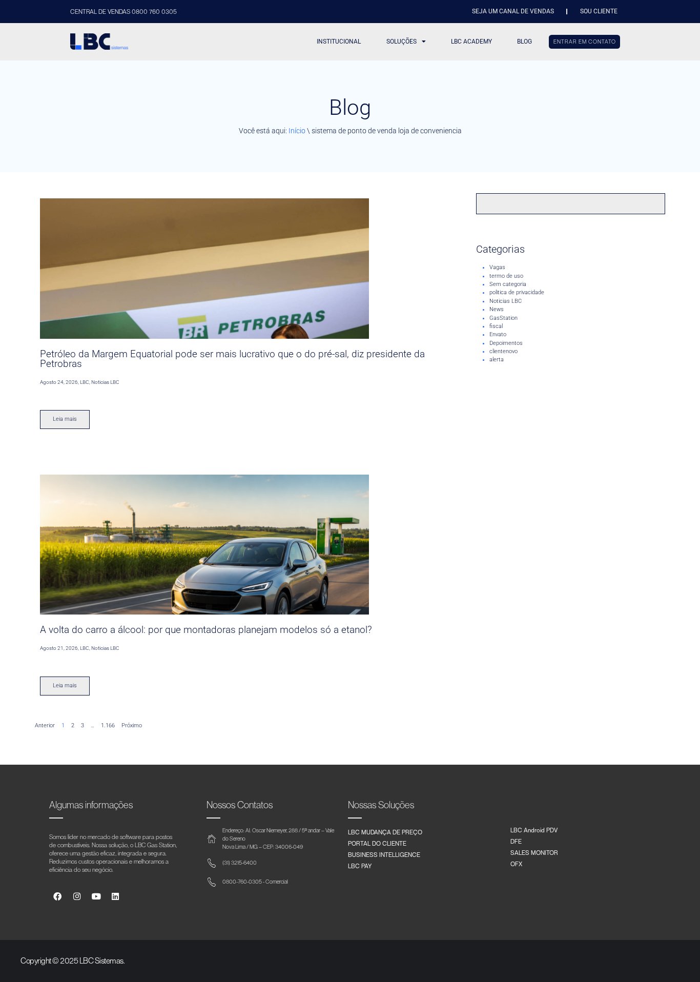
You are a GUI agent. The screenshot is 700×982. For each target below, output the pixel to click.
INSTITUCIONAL (339, 41)
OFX (516, 863)
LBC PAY (360, 865)
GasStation (503, 318)
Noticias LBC (505, 301)
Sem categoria (507, 284)
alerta (496, 359)
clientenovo (503, 351)
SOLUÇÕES (401, 41)
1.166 (108, 725)
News (496, 309)
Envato (497, 334)
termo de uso (506, 276)
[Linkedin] (115, 896)
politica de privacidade (516, 292)
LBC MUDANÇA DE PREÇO (385, 831)
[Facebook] (57, 896)
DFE (516, 841)
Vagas (497, 267)
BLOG (524, 41)
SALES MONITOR (534, 852)
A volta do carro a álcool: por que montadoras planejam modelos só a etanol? (206, 630)
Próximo (131, 725)
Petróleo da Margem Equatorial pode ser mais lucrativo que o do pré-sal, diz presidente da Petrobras (232, 359)
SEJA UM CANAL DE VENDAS (513, 11)
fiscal (496, 326)
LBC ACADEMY (471, 41)
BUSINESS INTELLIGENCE (384, 854)
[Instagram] (76, 896)
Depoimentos (506, 343)
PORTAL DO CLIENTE (377, 843)
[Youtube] (96, 896)
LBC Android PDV (534, 829)
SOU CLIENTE (598, 11)
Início (297, 131)
